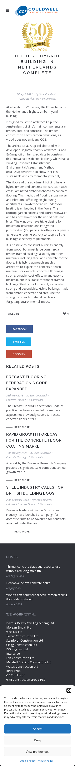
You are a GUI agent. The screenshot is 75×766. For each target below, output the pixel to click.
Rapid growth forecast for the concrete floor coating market (34, 440)
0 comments (49, 98)
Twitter (18, 341)
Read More (22, 427)
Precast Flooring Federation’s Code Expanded (27, 383)
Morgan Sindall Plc (18, 627)
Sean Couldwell (47, 94)
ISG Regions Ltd (17, 649)
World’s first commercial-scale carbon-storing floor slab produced (36, 597)
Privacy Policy (45, 760)
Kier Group (13, 671)
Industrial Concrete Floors (20, 504)
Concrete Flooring (29, 98)
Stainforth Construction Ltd (24, 640)
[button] (69, 690)
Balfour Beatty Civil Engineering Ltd (30, 623)
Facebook (19, 329)
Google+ (18, 354)
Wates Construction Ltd (22, 666)
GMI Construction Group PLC (25, 680)
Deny (37, 740)
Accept (37, 729)
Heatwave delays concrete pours (28, 583)
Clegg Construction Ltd (21, 645)
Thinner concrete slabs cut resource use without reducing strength (33, 569)
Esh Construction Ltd (20, 658)
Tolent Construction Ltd (22, 636)
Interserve (13, 653)
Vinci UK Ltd (14, 632)
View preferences (37, 751)
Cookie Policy (27, 760)
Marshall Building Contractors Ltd (28, 662)
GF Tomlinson (15, 675)
